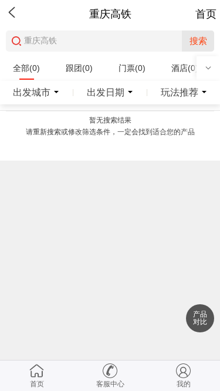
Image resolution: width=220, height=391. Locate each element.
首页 (205, 14)
